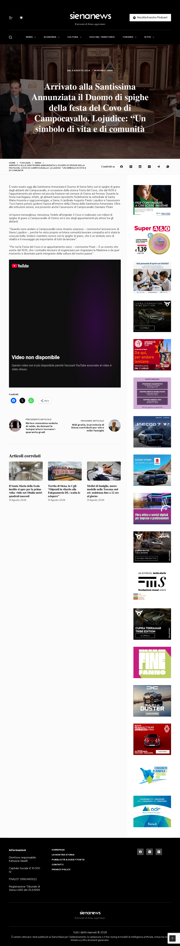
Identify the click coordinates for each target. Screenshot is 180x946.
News (29, 37)
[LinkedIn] (140, 166)
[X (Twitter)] (130, 166)
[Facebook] (121, 166)
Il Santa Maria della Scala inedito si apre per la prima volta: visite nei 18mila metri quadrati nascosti (25, 491)
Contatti (57, 864)
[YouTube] (159, 852)
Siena (110, 70)
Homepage (58, 850)
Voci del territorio (102, 37)
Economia (50, 37)
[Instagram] (149, 852)
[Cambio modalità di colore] (21, 17)
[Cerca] (10, 37)
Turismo (128, 37)
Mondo (101, 70)
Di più (147, 37)
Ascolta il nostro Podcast (152, 17)
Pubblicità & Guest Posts (68, 859)
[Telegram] (158, 166)
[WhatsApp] (167, 166)
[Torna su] (172, 938)
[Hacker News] (149, 166)
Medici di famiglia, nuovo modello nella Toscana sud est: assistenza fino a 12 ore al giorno (103, 491)
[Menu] (10, 17)
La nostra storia (63, 854)
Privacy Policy (61, 869)
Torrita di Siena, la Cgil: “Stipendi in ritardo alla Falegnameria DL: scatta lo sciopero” (64, 491)
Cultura (72, 37)
